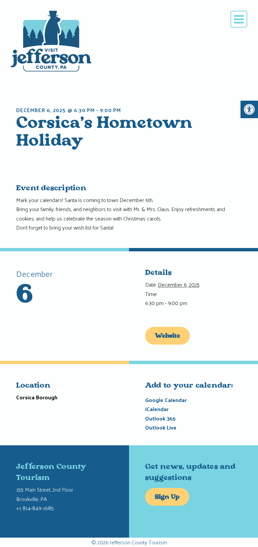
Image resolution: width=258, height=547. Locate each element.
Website (167, 336)
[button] (249, 109)
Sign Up (167, 497)
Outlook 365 (160, 418)
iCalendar (157, 408)
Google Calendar (166, 399)
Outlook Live (160, 427)
